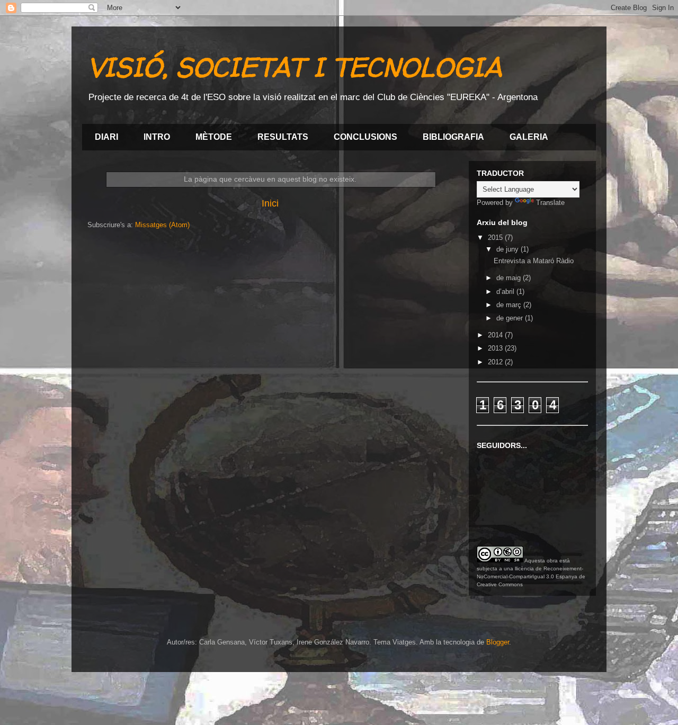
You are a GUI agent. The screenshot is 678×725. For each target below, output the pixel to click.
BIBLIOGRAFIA (453, 136)
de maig (509, 278)
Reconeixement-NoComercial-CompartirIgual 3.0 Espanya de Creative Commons (531, 576)
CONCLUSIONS (365, 136)
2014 (496, 335)
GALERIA (529, 136)
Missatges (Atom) (162, 225)
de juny (508, 249)
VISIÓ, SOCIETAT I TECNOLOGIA (294, 67)
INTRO (157, 136)
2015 (496, 237)
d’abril (506, 292)
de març (509, 305)
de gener (510, 318)
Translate (550, 203)
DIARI (106, 136)
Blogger (497, 642)
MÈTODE (213, 136)
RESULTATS (282, 136)
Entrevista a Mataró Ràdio (534, 261)
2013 (496, 348)
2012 (496, 362)
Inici (270, 203)
